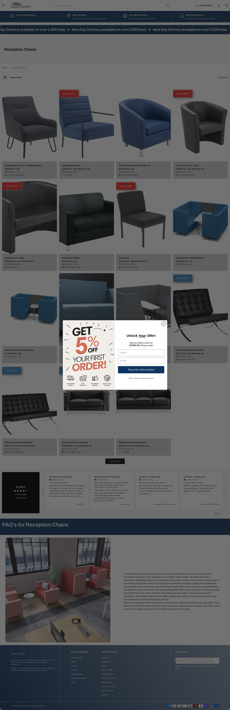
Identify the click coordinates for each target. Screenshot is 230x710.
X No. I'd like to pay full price (141, 378)
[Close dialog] (163, 323)
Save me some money (141, 369)
